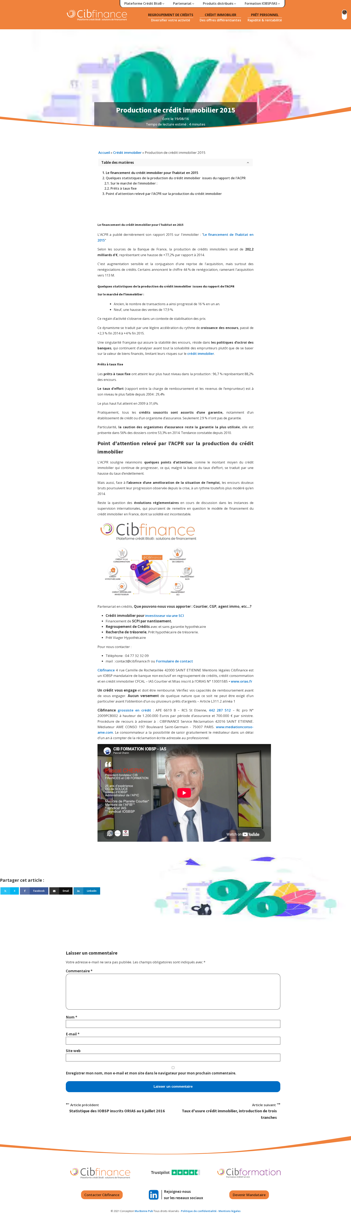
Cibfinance (107, 670)
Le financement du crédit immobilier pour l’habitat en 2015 (152, 172)
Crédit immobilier (127, 152)
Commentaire (79, 971)
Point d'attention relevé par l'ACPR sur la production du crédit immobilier (164, 193)
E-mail (72, 1034)
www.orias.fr (241, 681)
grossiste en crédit (134, 710)
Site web (73, 1050)
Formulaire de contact (174, 661)
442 (212, 710)
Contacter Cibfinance (101, 1194)
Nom (71, 1017)
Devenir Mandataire (249, 1194)
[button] (144, 3)
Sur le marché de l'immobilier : (133, 183)
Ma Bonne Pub (144, 1211)
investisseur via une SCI (164, 615)
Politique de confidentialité (199, 1211)
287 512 (224, 710)
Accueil (104, 152)
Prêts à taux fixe (123, 188)
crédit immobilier (200, 353)
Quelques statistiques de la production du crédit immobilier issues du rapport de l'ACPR (176, 178)
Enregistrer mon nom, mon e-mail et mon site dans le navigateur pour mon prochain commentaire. (151, 1073)
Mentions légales (229, 1211)
